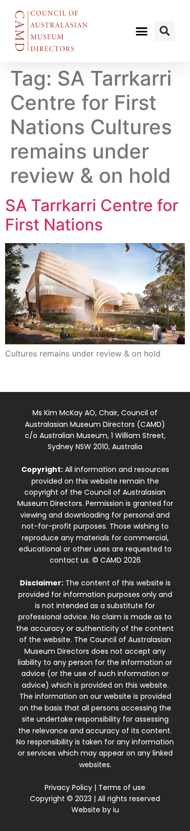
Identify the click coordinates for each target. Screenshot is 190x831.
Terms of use (121, 787)
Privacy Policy (68, 787)
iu (116, 810)
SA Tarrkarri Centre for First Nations (91, 214)
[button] (141, 31)
